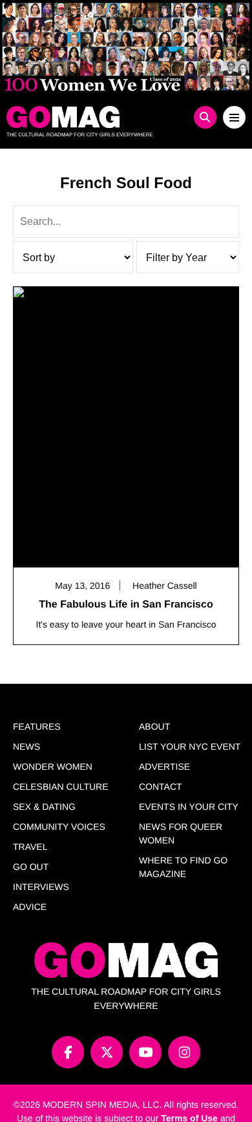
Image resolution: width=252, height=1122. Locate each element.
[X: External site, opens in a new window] (106, 1052)
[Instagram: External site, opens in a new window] (184, 1052)
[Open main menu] (234, 117)
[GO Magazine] (96, 117)
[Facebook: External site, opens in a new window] (68, 1052)
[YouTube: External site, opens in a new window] (145, 1052)
